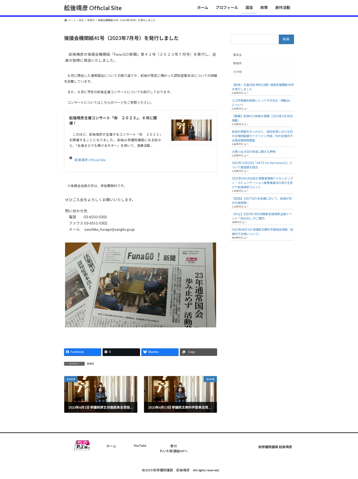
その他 (237, 71)
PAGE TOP (345, 461)
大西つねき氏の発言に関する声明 (253, 151)
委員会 (237, 55)
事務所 (90, 363)
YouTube (139, 445)
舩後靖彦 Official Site (90, 160)
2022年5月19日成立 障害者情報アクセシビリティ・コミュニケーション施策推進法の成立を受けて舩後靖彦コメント (262, 183)
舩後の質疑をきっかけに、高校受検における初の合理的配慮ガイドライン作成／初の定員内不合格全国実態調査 (262, 136)
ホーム (111, 446)
